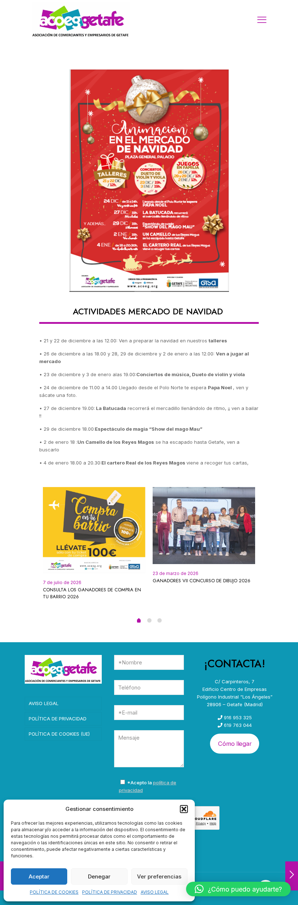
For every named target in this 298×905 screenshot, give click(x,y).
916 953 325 (237, 717)
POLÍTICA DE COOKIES (54, 892)
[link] (149, 180)
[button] (184, 809)
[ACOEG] (81, 20)
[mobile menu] (261, 20)
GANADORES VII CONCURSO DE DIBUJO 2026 (201, 580)
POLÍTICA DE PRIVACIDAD (109, 892)
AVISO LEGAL (155, 892)
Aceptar (39, 876)
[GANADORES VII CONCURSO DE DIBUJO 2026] (204, 525)
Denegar (99, 876)
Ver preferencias (159, 876)
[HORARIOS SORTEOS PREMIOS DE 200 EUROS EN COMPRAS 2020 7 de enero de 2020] (291, 875)
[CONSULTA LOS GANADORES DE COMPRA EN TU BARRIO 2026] (94, 530)
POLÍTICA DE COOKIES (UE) (59, 734)
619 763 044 (237, 725)
